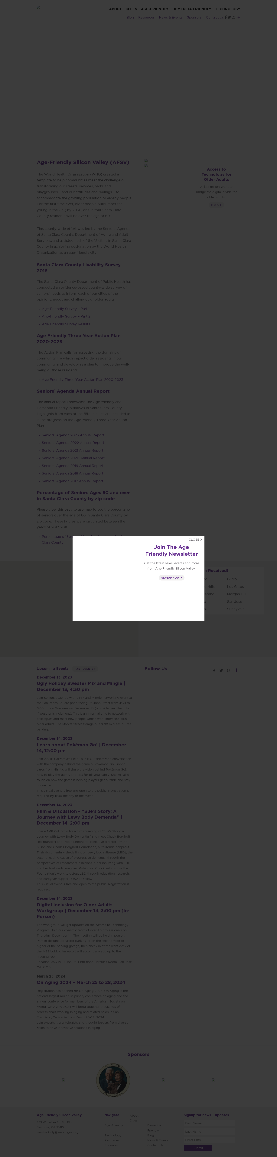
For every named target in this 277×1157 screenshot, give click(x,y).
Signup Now (171, 577)
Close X (196, 539)
